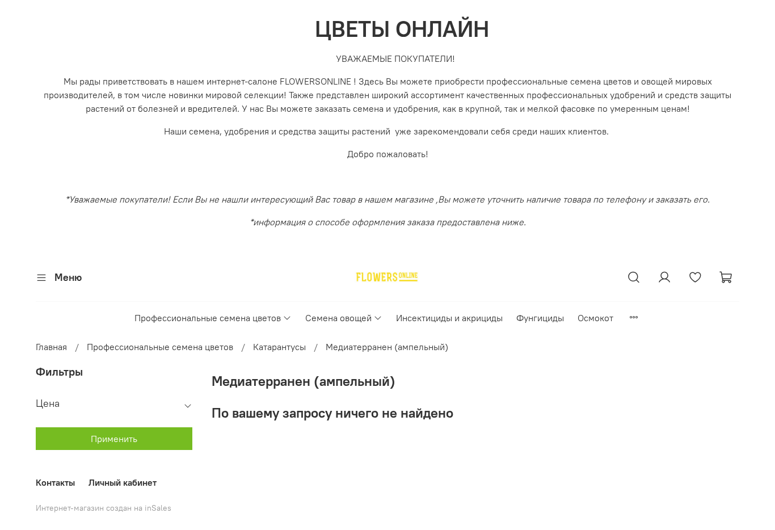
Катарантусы (279, 346)
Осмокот (595, 317)
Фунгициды (540, 317)
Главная (51, 346)
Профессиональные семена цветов (207, 317)
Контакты (55, 482)
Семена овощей (338, 317)
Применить (114, 438)
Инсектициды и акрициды (449, 317)
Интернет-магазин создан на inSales (103, 508)
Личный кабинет (123, 482)
